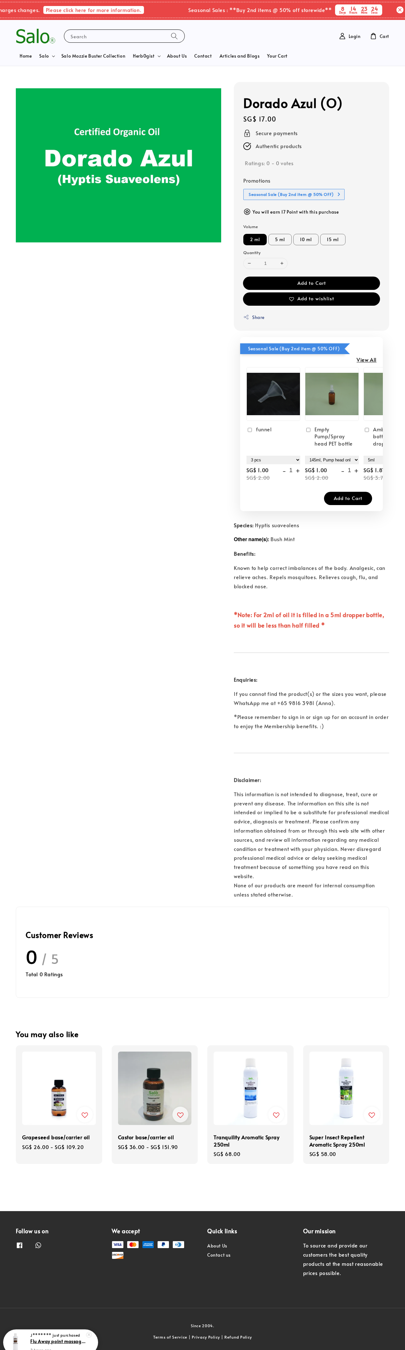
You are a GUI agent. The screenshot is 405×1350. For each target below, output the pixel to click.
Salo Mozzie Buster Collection (93, 56)
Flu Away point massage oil (58, 1332)
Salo (44, 56)
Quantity (251, 252)
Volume (250, 226)
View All (367, 359)
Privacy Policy (206, 1337)
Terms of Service (170, 1337)
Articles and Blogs (240, 56)
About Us (177, 56)
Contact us (219, 1255)
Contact (203, 56)
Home (26, 56)
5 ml (280, 239)
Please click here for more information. (80, 9)
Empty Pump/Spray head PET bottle (334, 436)
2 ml (255, 239)
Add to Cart (311, 282)
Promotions (257, 180)
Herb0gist (143, 56)
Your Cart (277, 56)
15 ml (333, 239)
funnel (264, 429)
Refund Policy (238, 1337)
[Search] (174, 36)
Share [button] (258, 317)
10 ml (306, 239)
